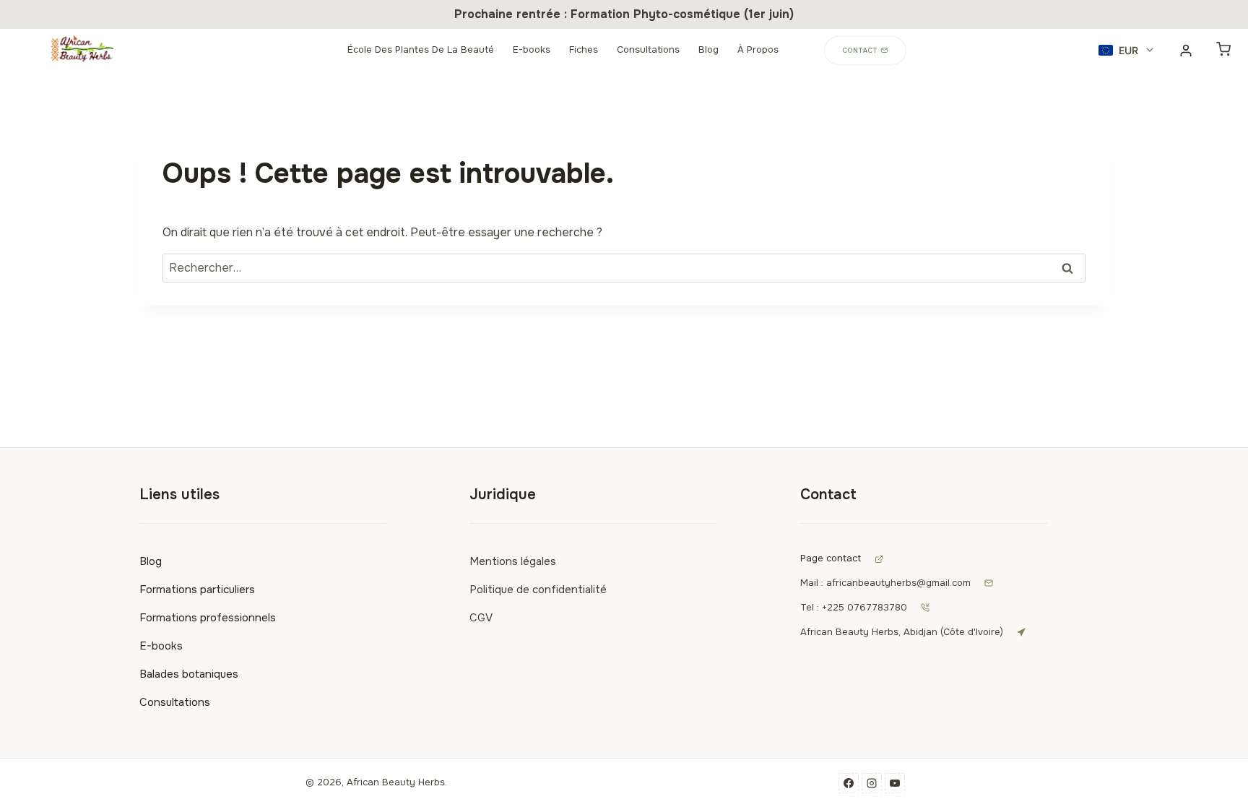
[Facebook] (848, 783)
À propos (758, 49)
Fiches (583, 49)
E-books (531, 49)
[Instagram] (872, 783)
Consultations (648, 49)
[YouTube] (895, 783)
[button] (1127, 51)
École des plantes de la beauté (420, 49)
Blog (708, 49)
